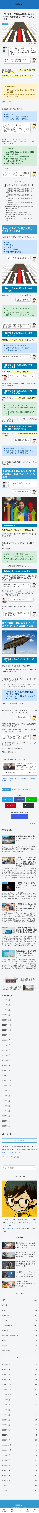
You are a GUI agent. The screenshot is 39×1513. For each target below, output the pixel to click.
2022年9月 (6, 1035)
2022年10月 (6, 1030)
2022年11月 (6, 1025)
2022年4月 (6, 1060)
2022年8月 (6, 1040)
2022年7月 (6, 1045)
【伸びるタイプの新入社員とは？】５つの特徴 (19, 186)
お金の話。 (19, 1315)
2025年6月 (6, 999)
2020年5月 (6, 1121)
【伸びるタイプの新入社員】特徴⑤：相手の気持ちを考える (20, 203)
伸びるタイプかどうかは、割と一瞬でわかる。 (20, 219)
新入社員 (27, 789)
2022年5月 (6, 1055)
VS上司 (19, 1305)
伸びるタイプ (17, 789)
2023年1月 (6, 1015)
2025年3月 (6, 1004)
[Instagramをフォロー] (19, 816)
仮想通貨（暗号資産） (19, 1335)
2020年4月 (6, 1126)
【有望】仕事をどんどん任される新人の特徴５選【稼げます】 (19, 779)
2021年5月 (6, 1100)
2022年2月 (6, 1070)
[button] (35, 1168)
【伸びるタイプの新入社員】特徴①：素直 (20, 189)
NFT (19, 1300)
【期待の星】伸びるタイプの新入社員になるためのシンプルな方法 (19, 207)
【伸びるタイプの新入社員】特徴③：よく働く (20, 195)
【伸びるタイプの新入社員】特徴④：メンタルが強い (20, 199)
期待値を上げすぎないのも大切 (16, 212)
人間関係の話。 (19, 1325)
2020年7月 (6, 1111)
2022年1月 (6, 1075)
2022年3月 (6, 1065)
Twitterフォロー (7, 1228)
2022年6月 (6, 1050)
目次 (16, 181)
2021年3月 (6, 1105)
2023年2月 (6, 1009)
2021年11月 (6, 1085)
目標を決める (10, 210)
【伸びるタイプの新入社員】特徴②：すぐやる (20, 192)
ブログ (19, 1320)
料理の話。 (19, 1340)
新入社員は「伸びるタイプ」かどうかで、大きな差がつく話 (19, 215)
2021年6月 (6, 1095)
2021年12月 (6, 1080)
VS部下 (19, 1310)
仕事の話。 (7, 789)
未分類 (19, 1345)
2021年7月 (6, 1090)
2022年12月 (6, 1020)
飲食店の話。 (19, 1350)
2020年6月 (6, 1116)
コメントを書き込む (19, 1140)
